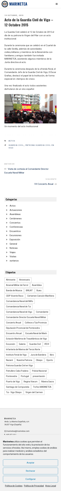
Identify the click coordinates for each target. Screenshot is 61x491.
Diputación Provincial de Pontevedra (23, 328)
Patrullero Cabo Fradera (17, 371)
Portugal (25, 376)
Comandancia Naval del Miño (19, 301)
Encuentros (15, 231)
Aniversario (24, 280)
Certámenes (16, 218)
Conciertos (15, 222)
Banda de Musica (14, 290)
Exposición (15, 239)
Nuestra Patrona (24, 360)
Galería (22, 344)
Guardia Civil (16, 145)
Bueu (39, 290)
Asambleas (15, 214)
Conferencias (16, 227)
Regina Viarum (30, 381)
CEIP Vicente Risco (14, 296)
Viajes (13, 252)
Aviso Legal (50, 486)
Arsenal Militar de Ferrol (17, 285)
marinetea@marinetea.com (17, 431)
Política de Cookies (14, 486)
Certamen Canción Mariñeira (40, 296)
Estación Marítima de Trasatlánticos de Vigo (26, 339)
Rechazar (30, 471)
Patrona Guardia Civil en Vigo (19, 365)
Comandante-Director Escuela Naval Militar (26, 317)
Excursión (10, 344)
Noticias (14, 248)
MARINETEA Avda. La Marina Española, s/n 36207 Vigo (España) (16, 422)
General (13, 244)
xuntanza (14, 260)
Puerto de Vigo (13, 381)
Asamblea (37, 285)
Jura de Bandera (38, 355)
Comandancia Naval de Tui (18, 306)
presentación (39, 376)
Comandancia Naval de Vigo (19, 312)
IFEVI (47, 344)
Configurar (30, 479)
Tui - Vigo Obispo (14, 392)
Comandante (42, 312)
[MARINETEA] (4, 4)
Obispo (39, 360)
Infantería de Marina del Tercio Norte (23, 349)
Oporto (49, 360)
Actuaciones (16, 210)
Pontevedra (11, 376)
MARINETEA (18, 4)
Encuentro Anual (14, 333)
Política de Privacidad (34, 486)
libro (52, 355)
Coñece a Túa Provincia (36, 322)
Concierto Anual (13, 322)
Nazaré (9, 360)
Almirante (10, 280)
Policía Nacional (39, 371)
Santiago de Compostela (17, 387)
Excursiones (15, 235)
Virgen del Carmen (34, 392)
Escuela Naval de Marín (36, 333)
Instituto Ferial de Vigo (16, 355)
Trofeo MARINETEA (42, 387)
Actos (12, 141)
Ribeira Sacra (47, 381)
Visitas (13, 256)
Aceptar (30, 462)
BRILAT (29, 290)
